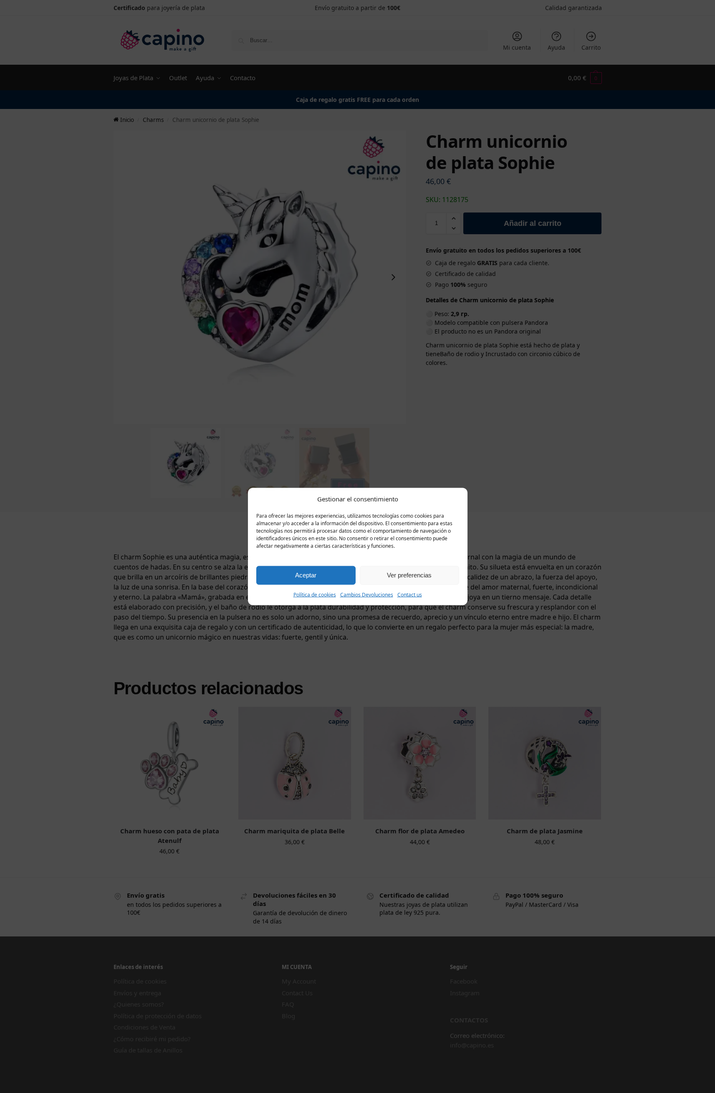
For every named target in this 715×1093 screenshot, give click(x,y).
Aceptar (305, 575)
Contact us (409, 594)
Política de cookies (314, 594)
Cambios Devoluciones (366, 594)
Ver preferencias (409, 575)
